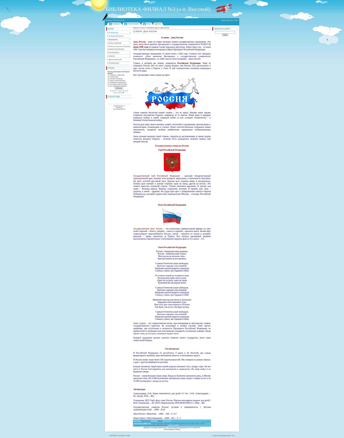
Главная (116, 24)
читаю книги (114, 77)
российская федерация (179, 423)
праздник (160, 423)
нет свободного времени (118, 86)
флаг (193, 423)
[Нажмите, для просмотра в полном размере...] (172, 109)
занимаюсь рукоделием (118, 82)
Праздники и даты (153, 27)
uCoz (233, 435)
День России (164, 27)
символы (167, 423)
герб (189, 423)
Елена (160, 421)
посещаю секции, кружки (118, 84)
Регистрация (133, 24)
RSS (159, 24)
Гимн (197, 423)
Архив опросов (123, 90)
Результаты (114, 90)
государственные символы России (155, 425)
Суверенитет (138, 425)
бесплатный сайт (224, 435)
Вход (148, 24)
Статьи (142, 27)
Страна (202, 423)
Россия (153, 423)
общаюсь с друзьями (117, 75)
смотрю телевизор (116, 79)
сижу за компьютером (117, 80)
